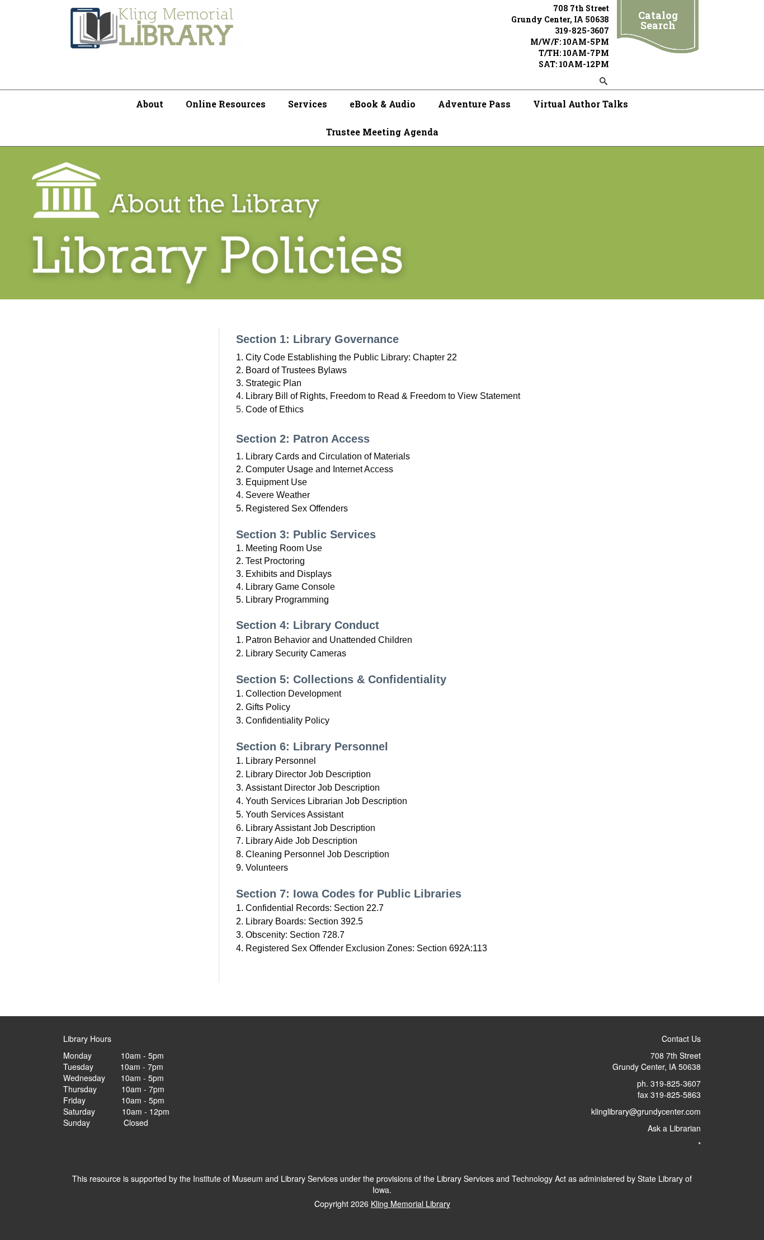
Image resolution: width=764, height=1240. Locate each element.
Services (307, 104)
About (149, 104)
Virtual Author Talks (580, 104)
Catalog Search (658, 20)
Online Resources (226, 104)
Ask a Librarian (674, 1128)
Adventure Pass (474, 104)
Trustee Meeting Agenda (382, 132)
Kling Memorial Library (410, 1203)
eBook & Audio (383, 104)
